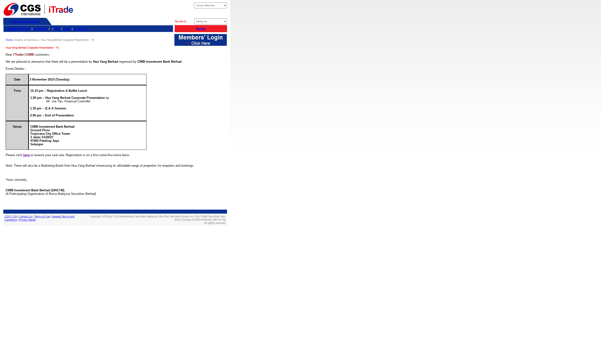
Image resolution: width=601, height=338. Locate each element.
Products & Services (18, 28)
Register (201, 28)
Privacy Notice (27, 219)
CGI (14, 216)
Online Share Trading (24, 21)
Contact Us (80, 28)
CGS (7, 216)
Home (9, 40)
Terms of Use (42, 216)
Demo (66, 28)
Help (57, 28)
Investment (40, 28)
